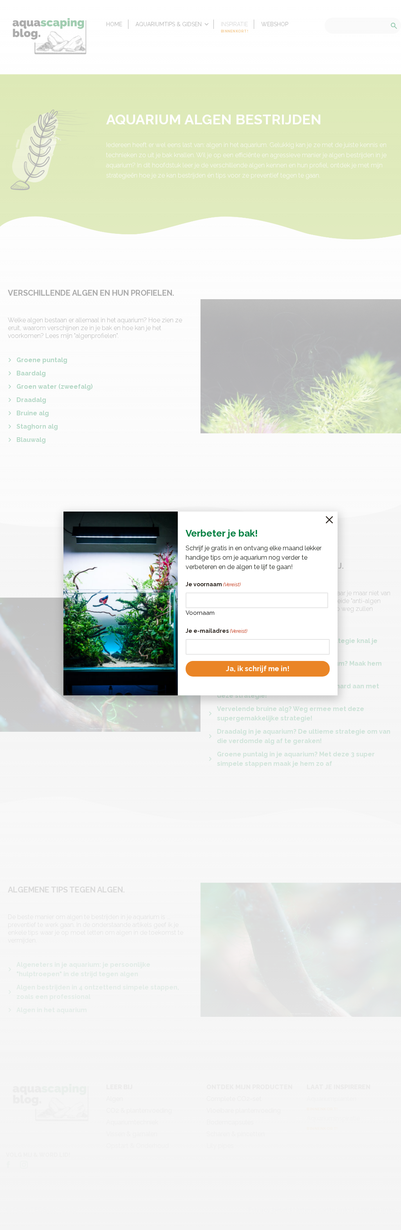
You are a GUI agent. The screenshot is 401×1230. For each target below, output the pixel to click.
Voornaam (200, 612)
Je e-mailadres (216, 631)
